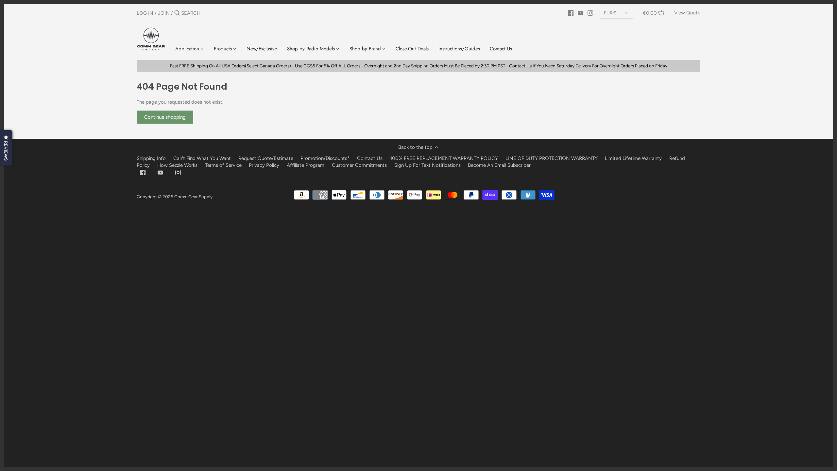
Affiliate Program (305, 165)
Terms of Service (224, 165)
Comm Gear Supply (193, 196)
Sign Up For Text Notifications (427, 165)
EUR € (610, 12)
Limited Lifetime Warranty (633, 158)
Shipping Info (151, 158)
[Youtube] (580, 13)
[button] (6, 148)
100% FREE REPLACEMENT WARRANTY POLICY (444, 158)
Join (164, 13)
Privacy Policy (264, 165)
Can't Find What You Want (202, 158)
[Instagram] (590, 13)
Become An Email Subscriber (499, 165)
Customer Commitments (359, 165)
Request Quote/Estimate (266, 158)
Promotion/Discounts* (325, 158)
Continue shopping (165, 117)
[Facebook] (570, 13)
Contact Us (370, 158)
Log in (145, 13)
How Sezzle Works (177, 165)
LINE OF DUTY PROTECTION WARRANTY (551, 158)
